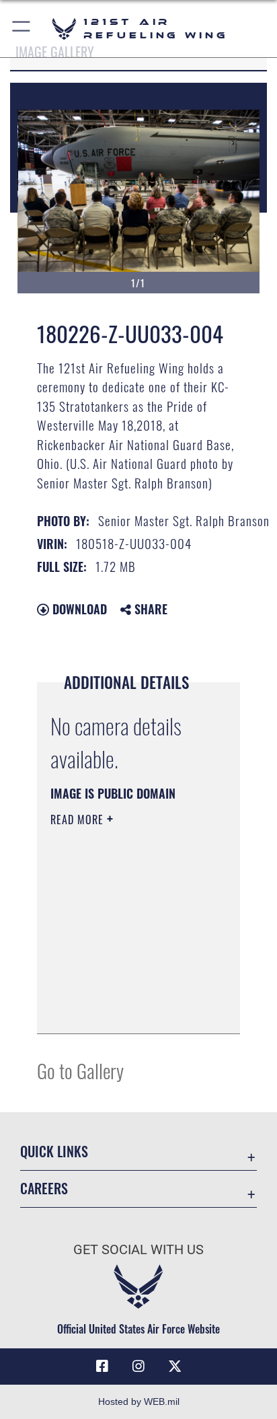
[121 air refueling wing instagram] (138, 1366)
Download (78, 609)
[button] (22, 28)
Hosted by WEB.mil (139, 1401)
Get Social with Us (138, 1250)
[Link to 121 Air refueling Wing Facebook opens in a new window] (102, 1366)
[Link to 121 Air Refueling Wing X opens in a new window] (175, 1366)
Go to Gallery (80, 1070)
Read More (78, 819)
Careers (44, 1188)
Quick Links (54, 1151)
